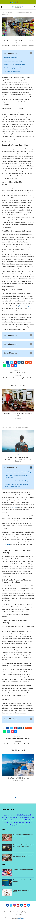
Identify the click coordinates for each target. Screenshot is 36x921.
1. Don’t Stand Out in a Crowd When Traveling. (17, 472)
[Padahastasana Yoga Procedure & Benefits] (7, 882)
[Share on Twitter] (11, 362)
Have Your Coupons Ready (11, 57)
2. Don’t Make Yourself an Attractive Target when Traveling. (16, 476)
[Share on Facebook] (7, 362)
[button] (18, 420)
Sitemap (29, 912)
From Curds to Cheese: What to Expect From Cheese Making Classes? (23, 845)
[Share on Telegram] (8, 365)
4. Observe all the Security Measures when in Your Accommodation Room (17, 485)
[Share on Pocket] (12, 365)
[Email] (25, 2)
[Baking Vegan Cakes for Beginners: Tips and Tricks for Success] (7, 857)
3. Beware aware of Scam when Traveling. (16, 481)
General (10, 12)
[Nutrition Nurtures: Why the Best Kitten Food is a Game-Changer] (7, 837)
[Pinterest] (17, 2)
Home (3, 12)
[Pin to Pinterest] (15, 362)
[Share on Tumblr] (22, 362)
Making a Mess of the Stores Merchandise (15, 64)
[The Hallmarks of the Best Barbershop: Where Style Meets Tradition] (18, 400)
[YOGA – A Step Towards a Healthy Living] (7, 892)
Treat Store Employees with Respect (14, 68)
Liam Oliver (6, 45)
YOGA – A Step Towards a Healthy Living (22, 891)
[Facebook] (10, 2)
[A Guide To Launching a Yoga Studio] (7, 872)
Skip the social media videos (12, 71)
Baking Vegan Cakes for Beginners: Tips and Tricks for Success (23, 855)
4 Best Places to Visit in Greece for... (18, 778)
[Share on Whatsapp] (4, 365)
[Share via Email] (15, 365)
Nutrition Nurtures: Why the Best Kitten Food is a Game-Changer (23, 835)
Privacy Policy (21, 912)
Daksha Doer (21, 918)
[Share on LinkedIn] (19, 362)
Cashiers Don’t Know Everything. (13, 61)
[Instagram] (15, 2)
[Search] (34, 7)
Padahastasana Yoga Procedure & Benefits (22, 880)
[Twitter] (12, 2)
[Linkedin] (20, 2)
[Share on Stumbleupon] (30, 362)
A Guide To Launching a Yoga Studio (23, 869)
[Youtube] (22, 2)
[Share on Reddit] (26, 362)
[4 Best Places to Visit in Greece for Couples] (18, 765)
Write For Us (18, 914)
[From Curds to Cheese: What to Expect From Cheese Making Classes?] (7, 847)
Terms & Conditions (10, 912)
